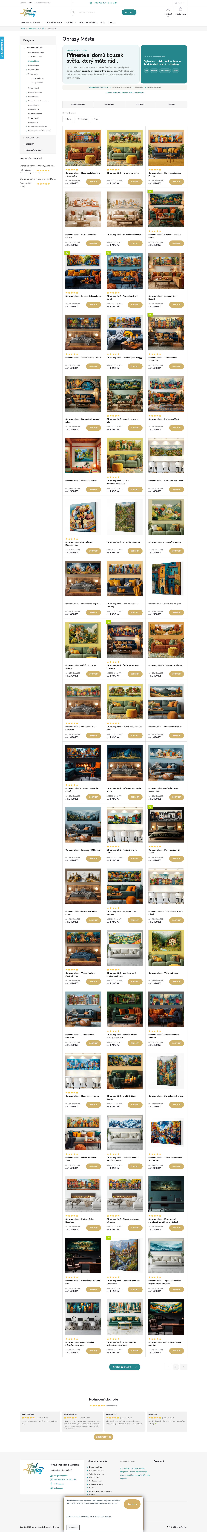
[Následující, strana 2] (176, 1367)
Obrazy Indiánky (37, 82)
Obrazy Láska (33, 96)
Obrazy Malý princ (35, 114)
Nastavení (73, 1527)
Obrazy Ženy (33, 74)
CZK (179, 3)
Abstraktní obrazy (35, 57)
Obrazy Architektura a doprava (39, 101)
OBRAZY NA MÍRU (33, 138)
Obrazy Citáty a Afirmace (37, 127)
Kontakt (92, 1495)
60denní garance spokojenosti (100, 1491)
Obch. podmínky (95, 1481)
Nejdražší (140, 105)
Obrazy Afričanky (37, 78)
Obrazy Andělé (33, 118)
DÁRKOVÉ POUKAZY (34, 150)
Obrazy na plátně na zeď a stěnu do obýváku (135, 1477)
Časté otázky (94, 1477)
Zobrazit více (103, 1437)
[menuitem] (32, 22)
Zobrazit (93, 182)
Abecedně (171, 105)
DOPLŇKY (30, 144)
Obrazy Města (33, 61)
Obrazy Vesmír (33, 88)
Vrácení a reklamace (96, 1474)
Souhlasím (132, 1504)
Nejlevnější (109, 105)
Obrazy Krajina (33, 65)
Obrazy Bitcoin (33, 109)
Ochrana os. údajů (96, 1484)
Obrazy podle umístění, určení (39, 131)
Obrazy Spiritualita (35, 92)
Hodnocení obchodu (43, 3)
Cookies (92, 1488)
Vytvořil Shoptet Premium (178, 1527)
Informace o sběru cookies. (77, 1516)
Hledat (129, 12)
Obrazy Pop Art (34, 105)
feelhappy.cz (58, 1488)
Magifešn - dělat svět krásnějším (133, 1471)
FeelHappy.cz (59, 1484)
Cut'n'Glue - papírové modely (132, 1468)
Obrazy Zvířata (33, 70)
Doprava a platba (26, 3)
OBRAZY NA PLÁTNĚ (34, 48)
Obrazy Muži (33, 122)
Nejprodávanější (78, 105)
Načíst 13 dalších (123, 1367)
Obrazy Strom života (36, 52)
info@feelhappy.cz (60, 1476)
